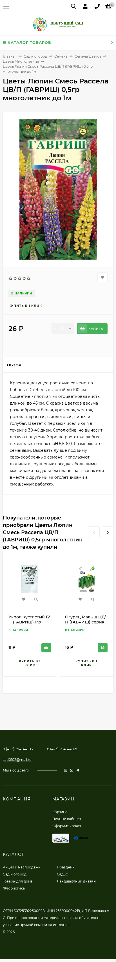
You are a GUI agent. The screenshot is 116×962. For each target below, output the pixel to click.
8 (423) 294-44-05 (62, 749)
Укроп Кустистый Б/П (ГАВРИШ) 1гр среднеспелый (29, 622)
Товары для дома (18, 881)
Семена (61, 56)
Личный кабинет (66, 819)
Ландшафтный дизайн (76, 881)
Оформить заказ (66, 826)
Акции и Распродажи (22, 867)
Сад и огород (35, 56)
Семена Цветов (88, 56)
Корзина (59, 812)
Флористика (14, 888)
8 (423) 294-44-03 (18, 749)
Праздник (65, 867)
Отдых (62, 874)
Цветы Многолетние (21, 61)
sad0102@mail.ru (17, 759)
